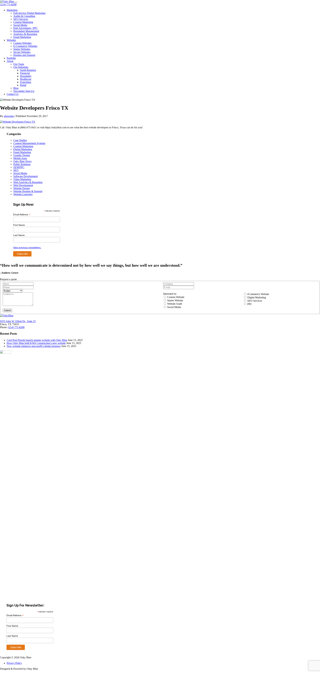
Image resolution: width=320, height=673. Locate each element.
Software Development (25, 176)
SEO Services (20, 19)
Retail (23, 85)
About (10, 61)
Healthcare (25, 79)
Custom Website (175, 297)
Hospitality (26, 76)
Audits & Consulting (24, 16)
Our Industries (20, 67)
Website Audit (174, 303)
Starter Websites (21, 49)
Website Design (21, 188)
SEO (15, 170)
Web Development (23, 185)
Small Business (28, 70)
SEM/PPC (18, 167)
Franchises (25, 82)
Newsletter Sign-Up (23, 91)
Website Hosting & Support (27, 191)
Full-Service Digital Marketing (29, 13)
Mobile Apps (20, 158)
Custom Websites (22, 43)
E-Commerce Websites (25, 46)
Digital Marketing (22, 149)
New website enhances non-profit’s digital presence (34, 346)
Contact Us (12, 94)
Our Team (18, 64)
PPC (249, 304)
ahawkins (9, 116)
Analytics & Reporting (25, 34)
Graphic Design (21, 155)
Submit (7, 310)
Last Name (19, 235)
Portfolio (11, 58)
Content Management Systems (29, 143)
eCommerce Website (258, 294)
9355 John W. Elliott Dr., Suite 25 (18, 321)
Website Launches (22, 194)
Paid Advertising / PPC (25, 28)
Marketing (12, 10)
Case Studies (20, 140)
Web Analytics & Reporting (27, 182)
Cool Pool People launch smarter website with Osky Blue (37, 340)
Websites (11, 40)
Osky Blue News (22, 161)
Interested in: (170, 293)
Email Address (21, 214)
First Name (19, 225)
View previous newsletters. (27, 247)
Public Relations (21, 164)
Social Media (20, 25)
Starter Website (174, 300)
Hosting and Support (24, 55)
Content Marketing (23, 22)
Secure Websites (21, 52)
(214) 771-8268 (8, 4)
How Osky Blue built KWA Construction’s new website (36, 343)
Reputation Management (26, 31)
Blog (15, 88)
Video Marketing (22, 179)
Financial (25, 73)
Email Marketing (22, 37)
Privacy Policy (14, 663)
